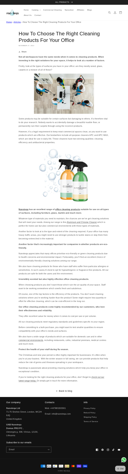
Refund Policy (90, 413)
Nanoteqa (67, 470)
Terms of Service (91, 421)
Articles (17, 22)
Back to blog (65, 391)
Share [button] (24, 52)
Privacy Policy (90, 408)
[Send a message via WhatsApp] (124, 460)
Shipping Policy (90, 417)
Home (9, 22)
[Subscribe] (48, 450)
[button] (36, 10)
